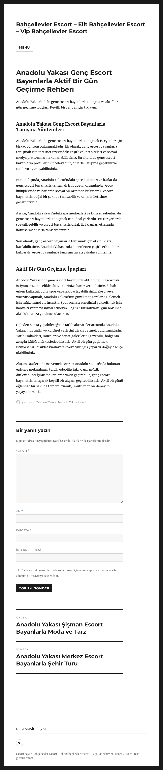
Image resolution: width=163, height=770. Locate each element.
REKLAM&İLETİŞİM (31, 729)
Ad (19, 511)
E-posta (24, 530)
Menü (24, 47)
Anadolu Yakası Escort (71, 402)
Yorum (23, 450)
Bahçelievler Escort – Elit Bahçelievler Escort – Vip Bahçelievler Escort (80, 28)
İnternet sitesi (28, 549)
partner (27, 402)
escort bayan (24, 754)
